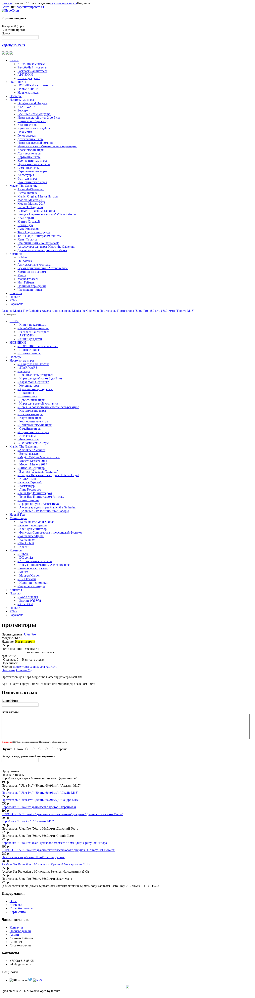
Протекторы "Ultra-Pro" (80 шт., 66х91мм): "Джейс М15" (40, 792)
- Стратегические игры (33, 432)
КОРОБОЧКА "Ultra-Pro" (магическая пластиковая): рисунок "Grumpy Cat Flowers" (58, 850)
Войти (6, 7)
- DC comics (25, 557)
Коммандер (25, 225)
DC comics (25, 261)
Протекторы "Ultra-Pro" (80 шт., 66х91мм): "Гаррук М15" (156, 310)
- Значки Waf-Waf (29, 600)
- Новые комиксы (29, 353)
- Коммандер (26, 486)
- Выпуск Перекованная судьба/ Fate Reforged (48, 475)
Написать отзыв (33, 659)
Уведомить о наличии (32, 650)
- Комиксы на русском (33, 568)
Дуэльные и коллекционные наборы (42, 250)
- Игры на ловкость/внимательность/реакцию (48, 407)
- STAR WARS (27, 367)
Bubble (22, 257)
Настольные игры (22, 99)
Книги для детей (29, 78)
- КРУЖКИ (25, 604)
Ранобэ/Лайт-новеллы (32, 67)
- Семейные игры (29, 428)
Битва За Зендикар (30, 207)
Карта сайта (18, 912)
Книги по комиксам (31, 63)
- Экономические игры (33, 443)
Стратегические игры (32, 171)
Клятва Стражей (29, 221)
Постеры (16, 96)
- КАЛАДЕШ (27, 478)
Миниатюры (18, 518)
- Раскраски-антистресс (33, 331)
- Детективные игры (31, 400)
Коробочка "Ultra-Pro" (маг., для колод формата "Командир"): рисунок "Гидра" (55, 843)
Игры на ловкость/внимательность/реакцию (47, 146)
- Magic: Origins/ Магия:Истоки (39, 457)
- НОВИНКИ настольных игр (38, 346)
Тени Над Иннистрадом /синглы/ (40, 236)
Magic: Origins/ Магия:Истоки (38, 196)
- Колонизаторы (28, 385)
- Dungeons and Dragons (33, 364)
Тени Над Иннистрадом (34, 232)
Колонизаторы (27, 124)
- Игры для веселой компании (38, 403)
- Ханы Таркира (28, 500)
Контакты (16, 927)
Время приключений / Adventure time (43, 268)
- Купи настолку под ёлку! (35, 389)
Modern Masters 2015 (31, 200)
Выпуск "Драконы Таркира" (37, 210)
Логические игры (29, 153)
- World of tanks (28, 597)
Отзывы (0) (23, 670)
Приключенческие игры (34, 164)
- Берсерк (24, 371)
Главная (7, 3)
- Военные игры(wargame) (35, 374)
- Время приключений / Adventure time (44, 564)
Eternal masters (27, 193)
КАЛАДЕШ (26, 218)
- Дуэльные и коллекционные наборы (43, 511)
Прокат (15, 296)
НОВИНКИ (18, 81)
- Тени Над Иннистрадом (35, 493)
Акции (14, 934)
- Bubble (23, 554)
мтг (54, 666)
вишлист (48, 652)
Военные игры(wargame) (34, 114)
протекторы (21, 666)
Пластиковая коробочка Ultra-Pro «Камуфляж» (33, 857)
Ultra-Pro (30, 634)
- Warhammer (26, 539)
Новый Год (17, 514)
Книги (14, 60)
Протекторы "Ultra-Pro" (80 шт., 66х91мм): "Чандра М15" (40, 800)
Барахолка (16, 304)
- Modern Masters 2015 (32, 460)
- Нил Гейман (27, 579)
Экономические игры (32, 182)
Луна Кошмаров (28, 228)
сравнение (9, 656)
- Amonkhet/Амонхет (31, 450)
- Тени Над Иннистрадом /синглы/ (41, 496)
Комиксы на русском (32, 271)
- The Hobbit (26, 543)
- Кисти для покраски (32, 525)
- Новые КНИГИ (29, 349)
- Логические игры (30, 414)
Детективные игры (30, 139)
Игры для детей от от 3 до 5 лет (39, 117)
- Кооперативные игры (33, 421)
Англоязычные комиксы (34, 264)
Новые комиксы (28, 92)
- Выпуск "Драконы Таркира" (38, 471)
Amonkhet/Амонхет (31, 189)
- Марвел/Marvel (28, 575)
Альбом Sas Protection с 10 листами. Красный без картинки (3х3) (45, 864)
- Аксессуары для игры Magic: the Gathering (47, 507)
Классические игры (31, 150)
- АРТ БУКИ (26, 335)
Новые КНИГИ (28, 89)
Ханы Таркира (27, 239)
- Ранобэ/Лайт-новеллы (33, 328)
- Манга (23, 572)
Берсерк (23, 110)
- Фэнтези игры (28, 439)
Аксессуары (26, 175)
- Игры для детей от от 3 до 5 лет (40, 378)
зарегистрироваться (30, 7)
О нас (13, 901)
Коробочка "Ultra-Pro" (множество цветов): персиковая (39, 807)
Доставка (16, 904)
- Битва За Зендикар (31, 468)
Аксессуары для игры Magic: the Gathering (46, 246)
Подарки (16, 593)
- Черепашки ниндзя (31, 586)
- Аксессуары (27, 435)
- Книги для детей (30, 339)
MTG (13, 300)
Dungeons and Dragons (32, 103)
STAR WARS (26, 106)
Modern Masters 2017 (31, 203)
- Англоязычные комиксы (35, 561)
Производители (20, 931)
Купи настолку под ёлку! (35, 128)
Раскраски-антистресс (32, 71)
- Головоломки (27, 396)
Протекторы (108, 310)
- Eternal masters (28, 453)
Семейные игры (28, 167)
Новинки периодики (32, 286)
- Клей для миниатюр (32, 529)
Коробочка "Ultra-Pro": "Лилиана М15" (28, 821)
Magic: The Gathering (23, 185)
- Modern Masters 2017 (32, 464)
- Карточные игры (30, 417)
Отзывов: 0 (10, 659)
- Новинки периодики (33, 582)
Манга (22, 275)
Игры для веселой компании (37, 142)
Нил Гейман (26, 282)
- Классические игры (32, 410)
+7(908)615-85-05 (13, 45)
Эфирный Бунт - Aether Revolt (38, 243)
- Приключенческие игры (35, 425)
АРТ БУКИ (25, 74)
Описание (8, 670)
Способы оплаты (21, 908)
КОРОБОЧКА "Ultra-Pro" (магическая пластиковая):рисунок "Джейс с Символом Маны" (62, 814)
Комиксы (16, 253)
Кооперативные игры (32, 160)
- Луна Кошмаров (29, 489)
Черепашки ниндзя (30, 289)
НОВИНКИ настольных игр (37, 85)
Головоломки (27, 135)
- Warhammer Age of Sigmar (36, 521)
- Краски (23, 546)
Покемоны (25, 132)
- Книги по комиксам (32, 324)
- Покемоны (26, 392)
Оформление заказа (63, 3)
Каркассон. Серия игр (32, 121)
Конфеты (16, 293)
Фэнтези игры (27, 178)
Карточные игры (29, 157)
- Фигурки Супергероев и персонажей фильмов (50, 532)
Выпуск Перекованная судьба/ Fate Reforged (47, 214)
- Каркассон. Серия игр (33, 382)
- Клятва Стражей (30, 482)
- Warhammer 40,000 (31, 536)
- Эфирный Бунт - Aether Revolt (39, 503)
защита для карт (41, 666)
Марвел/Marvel (28, 279)
